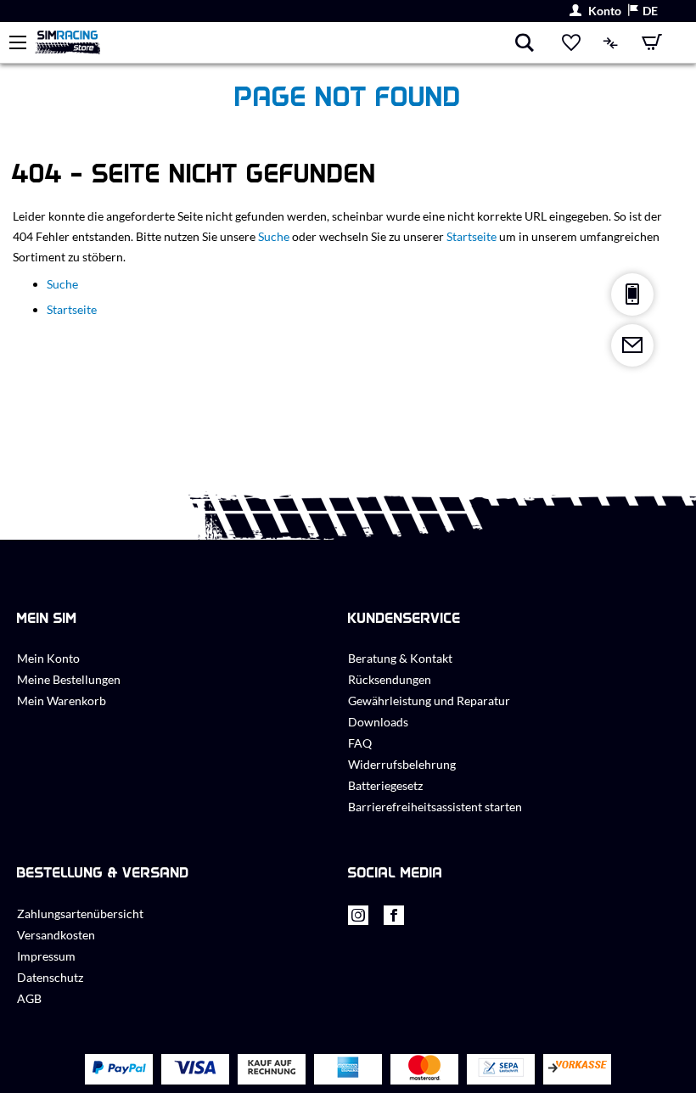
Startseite (471, 236)
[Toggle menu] (18, 42)
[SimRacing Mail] (632, 345)
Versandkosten (56, 935)
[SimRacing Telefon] (632, 294)
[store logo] (274, 42)
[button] (642, 11)
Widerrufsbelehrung (402, 764)
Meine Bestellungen (69, 679)
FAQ (360, 743)
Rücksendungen (389, 679)
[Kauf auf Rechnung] (271, 1069)
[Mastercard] (424, 1070)
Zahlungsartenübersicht (80, 913)
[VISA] (195, 1069)
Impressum (46, 956)
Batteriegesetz (385, 785)
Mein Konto (48, 658)
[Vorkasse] (577, 1070)
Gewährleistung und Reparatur (429, 700)
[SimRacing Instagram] (358, 919)
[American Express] (348, 1069)
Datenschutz (50, 977)
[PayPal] (119, 1069)
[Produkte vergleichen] (611, 42)
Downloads (378, 722)
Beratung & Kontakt (400, 658)
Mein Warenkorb (61, 700)
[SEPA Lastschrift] (501, 1069)
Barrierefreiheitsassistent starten (435, 806)
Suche (273, 236)
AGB (29, 998)
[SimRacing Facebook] (394, 919)
